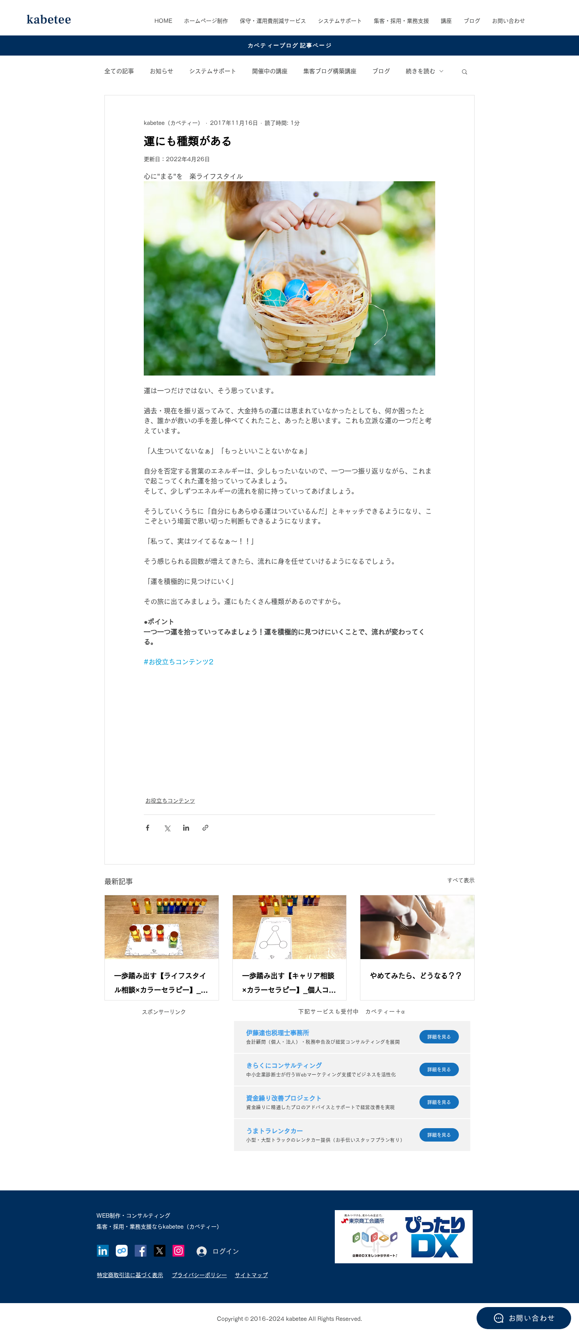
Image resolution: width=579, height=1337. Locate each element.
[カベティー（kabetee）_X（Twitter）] (159, 1251)
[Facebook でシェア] (147, 827)
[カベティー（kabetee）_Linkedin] (103, 1251)
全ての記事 (119, 71)
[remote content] (289, 727)
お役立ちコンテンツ (170, 800)
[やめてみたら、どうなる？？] (417, 927)
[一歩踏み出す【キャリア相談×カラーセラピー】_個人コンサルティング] (290, 927)
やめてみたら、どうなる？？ (416, 975)
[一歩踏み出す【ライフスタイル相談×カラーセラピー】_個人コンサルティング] (162, 927)
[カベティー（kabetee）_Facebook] (141, 1251)
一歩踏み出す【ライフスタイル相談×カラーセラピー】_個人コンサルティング (161, 984)
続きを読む (420, 71)
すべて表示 (461, 880)
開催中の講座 (270, 71)
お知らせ (161, 71)
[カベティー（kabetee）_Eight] (122, 1251)
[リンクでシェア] (205, 827)
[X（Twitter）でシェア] (167, 827)
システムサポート (212, 71)
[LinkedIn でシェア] (186, 827)
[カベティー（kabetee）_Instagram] (178, 1251)
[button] (401, 21)
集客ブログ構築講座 (329, 71)
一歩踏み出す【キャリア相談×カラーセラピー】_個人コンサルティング (289, 984)
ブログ (381, 71)
